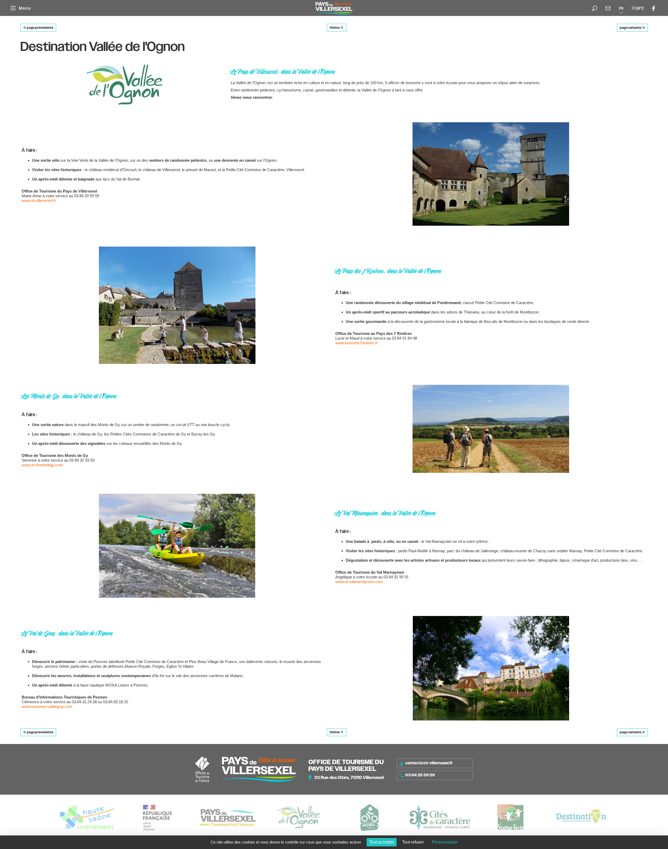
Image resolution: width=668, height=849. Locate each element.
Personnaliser (445, 842)
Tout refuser (413, 842)
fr (621, 8)
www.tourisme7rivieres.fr (356, 343)
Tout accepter (381, 842)
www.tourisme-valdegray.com (47, 706)
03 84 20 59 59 (420, 775)
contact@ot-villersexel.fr (429, 763)
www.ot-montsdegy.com (42, 465)
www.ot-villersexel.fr (39, 200)
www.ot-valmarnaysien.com (359, 581)
